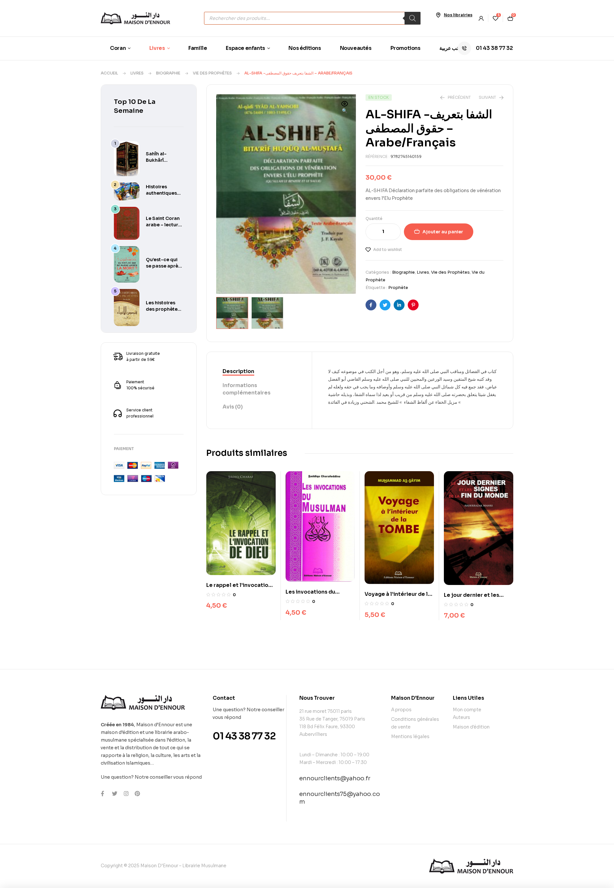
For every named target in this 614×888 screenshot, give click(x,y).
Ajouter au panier (442, 232)
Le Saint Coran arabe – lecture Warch (163, 224)
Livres (137, 73)
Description (238, 371)
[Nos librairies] (438, 15)
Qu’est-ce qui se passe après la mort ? (163, 266)
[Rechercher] (413, 18)
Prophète (398, 287)
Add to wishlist (387, 249)
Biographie (168, 73)
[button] (345, 108)
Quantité (374, 218)
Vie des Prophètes (212, 73)
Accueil (109, 73)
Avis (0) (233, 406)
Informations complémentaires (247, 389)
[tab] (259, 372)
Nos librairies (458, 14)
